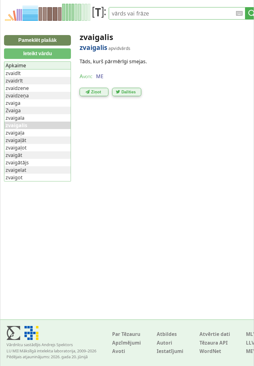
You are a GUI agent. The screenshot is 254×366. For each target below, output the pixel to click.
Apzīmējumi (126, 343)
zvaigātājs (17, 162)
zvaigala (15, 117)
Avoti (118, 351)
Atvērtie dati (214, 334)
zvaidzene (17, 88)
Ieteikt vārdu (37, 53)
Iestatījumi (170, 351)
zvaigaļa (15, 132)
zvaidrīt (14, 80)
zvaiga (13, 103)
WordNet (210, 351)
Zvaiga (13, 110)
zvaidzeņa (17, 95)
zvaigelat (16, 170)
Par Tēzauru (126, 334)
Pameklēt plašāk (37, 40)
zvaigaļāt (16, 140)
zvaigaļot (16, 147)
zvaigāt (14, 155)
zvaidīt (13, 73)
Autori (164, 343)
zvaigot (14, 177)
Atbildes (167, 334)
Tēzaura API (213, 343)
